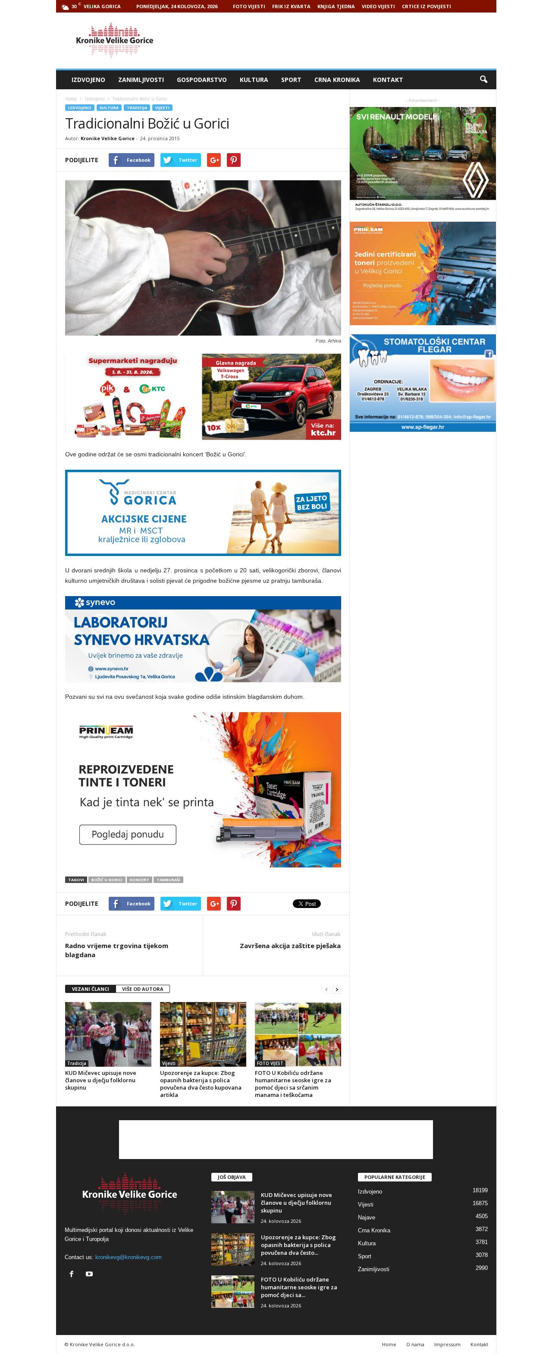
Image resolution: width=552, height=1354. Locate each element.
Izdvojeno (88, 79)
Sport (291, 79)
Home (71, 99)
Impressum (447, 1344)
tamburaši (168, 880)
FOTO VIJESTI (249, 6)
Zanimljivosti (141, 79)
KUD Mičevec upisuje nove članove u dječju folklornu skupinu (100, 1080)
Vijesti (162, 107)
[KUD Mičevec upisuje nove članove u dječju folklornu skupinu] (108, 1034)
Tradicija (137, 107)
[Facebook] (73, 1275)
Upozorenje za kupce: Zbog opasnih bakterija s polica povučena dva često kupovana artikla (201, 1084)
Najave (366, 1217)
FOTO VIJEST (270, 1063)
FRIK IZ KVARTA (291, 6)
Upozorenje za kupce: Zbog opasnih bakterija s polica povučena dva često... (298, 1245)
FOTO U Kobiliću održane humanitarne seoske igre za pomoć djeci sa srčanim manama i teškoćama (293, 1084)
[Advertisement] (339, 40)
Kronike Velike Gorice (108, 138)
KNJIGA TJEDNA (336, 6)
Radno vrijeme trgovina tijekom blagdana (116, 950)
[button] (483, 79)
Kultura (254, 79)
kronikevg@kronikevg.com (128, 1257)
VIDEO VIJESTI (378, 6)
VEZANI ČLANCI (90, 989)
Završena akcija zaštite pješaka (290, 945)
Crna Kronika (337, 79)
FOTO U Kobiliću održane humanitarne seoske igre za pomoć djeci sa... (299, 1287)
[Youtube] (90, 1275)
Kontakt (388, 79)
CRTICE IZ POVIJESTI (426, 6)
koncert (139, 880)
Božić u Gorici (106, 880)
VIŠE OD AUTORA (142, 989)
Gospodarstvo (202, 79)
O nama (415, 1344)
